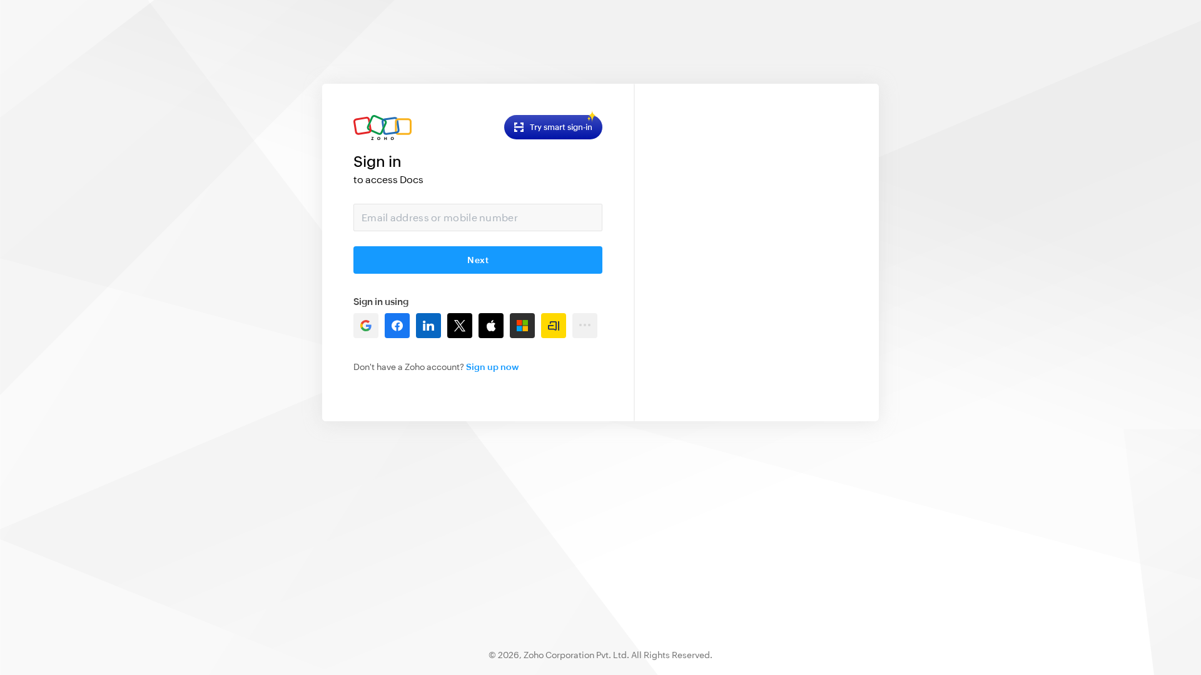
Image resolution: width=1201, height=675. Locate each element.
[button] (365, 325)
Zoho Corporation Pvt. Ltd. (576, 655)
